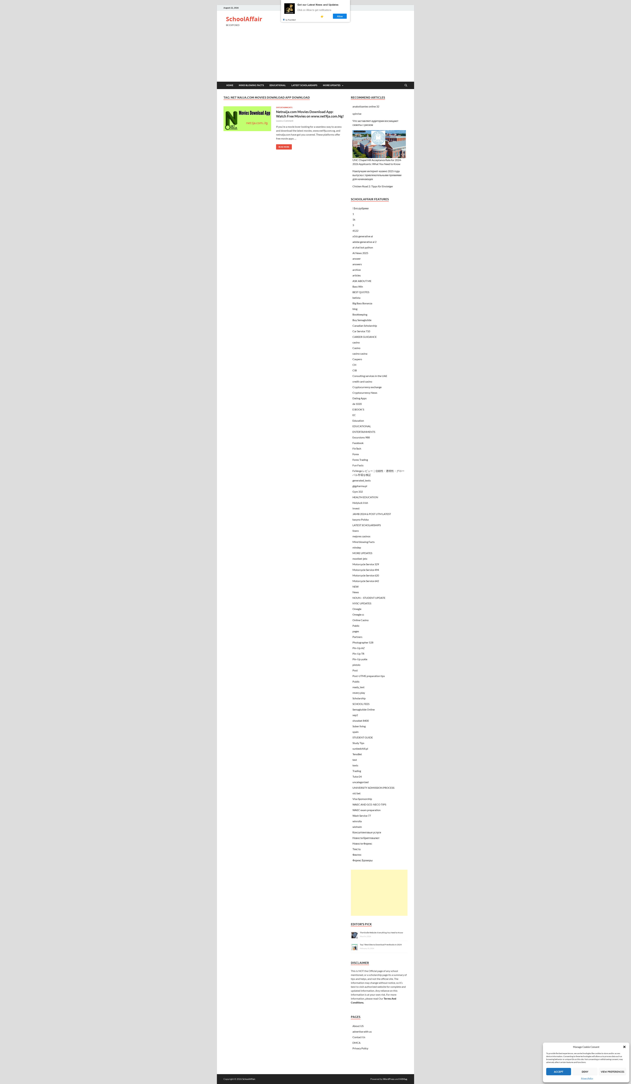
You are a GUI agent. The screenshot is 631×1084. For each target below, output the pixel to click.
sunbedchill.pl (360, 748)
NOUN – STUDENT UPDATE (368, 597)
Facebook (357, 442)
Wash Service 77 (361, 815)
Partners (357, 636)
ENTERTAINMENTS (284, 107)
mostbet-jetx (359, 558)
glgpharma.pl (359, 486)
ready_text (358, 687)
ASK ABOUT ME (361, 280)
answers (357, 264)
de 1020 (357, 403)
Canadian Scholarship (364, 325)
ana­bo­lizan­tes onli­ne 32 (365, 106)
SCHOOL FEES (360, 703)
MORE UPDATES (331, 85)
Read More (282, 146)
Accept (558, 1071)
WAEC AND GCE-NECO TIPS (369, 804)
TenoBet (357, 754)
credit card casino (362, 381)
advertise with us (362, 1031)
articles (356, 275)
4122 (355, 230)
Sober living (359, 726)
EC (354, 415)
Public (356, 681)
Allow (340, 16)
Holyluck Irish (360, 502)
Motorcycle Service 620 (365, 575)
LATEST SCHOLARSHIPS (304, 85)
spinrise (356, 113)
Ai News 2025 (360, 253)
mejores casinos (361, 536)
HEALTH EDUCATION (365, 497)
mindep (356, 547)
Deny (585, 1071)
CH (354, 364)
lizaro (355, 530)
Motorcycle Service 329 (365, 564)
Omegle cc (358, 614)
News (355, 592)
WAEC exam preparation (366, 810)
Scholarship (359, 698)
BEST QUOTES (360, 292)
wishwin (357, 826)
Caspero (357, 359)
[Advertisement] (315, 57)
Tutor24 (357, 776)
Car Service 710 (361, 331)
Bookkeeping (359, 314)
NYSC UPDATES (361, 603)
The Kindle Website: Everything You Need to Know (381, 932)
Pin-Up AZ (358, 648)
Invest (356, 508)
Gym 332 (357, 491)
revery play (358, 692)
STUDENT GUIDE (362, 737)
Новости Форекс (362, 843)
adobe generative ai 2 (364, 241)
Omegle (356, 608)
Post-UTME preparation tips (368, 675)
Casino (356, 348)
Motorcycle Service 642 (365, 581)
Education (358, 420)
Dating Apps (359, 398)
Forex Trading (360, 459)
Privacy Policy (587, 1078)
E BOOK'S (358, 409)
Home (229, 85)
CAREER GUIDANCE (364, 336)
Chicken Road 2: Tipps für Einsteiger (372, 186)
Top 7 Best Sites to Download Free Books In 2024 (381, 944)
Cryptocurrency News (364, 392)
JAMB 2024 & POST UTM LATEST (371, 513)
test (354, 759)
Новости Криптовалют (365, 837)
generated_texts (361, 480)
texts (355, 765)
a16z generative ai (362, 236)
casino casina (359, 353)
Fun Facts (357, 465)
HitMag (403, 1079)
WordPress (389, 1079)
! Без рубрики (360, 208)
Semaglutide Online (363, 709)
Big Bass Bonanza (362, 303)
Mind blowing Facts (251, 85)
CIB (354, 370)
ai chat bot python (362, 247)
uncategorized (360, 782)
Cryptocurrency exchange (367, 387)
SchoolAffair (244, 19)
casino (356, 342)
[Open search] (405, 85)
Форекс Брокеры (362, 860)
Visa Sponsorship (362, 798)
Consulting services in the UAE (369, 375)
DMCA (356, 1042)
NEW (355, 586)
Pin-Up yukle (359, 659)
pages (355, 631)
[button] (624, 1047)
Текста (356, 849)
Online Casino (360, 620)
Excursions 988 (361, 437)
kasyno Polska (360, 519)
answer (356, 258)
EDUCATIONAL (277, 85)
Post (355, 670)
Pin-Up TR (358, 653)
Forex (355, 454)
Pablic (355, 625)
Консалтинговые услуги (366, 832)
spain (355, 731)
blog (354, 308)
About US (357, 1025)
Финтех (356, 854)
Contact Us (358, 1037)
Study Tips (358, 743)
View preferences (612, 1071)
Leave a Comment (284, 120)
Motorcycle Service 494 (365, 569)
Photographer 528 (362, 642)
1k (353, 219)
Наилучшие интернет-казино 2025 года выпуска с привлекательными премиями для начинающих (376, 175)
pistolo (356, 664)
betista (356, 297)
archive (356, 269)
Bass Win (357, 286)
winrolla (357, 821)
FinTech (356, 448)
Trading (356, 770)
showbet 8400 (360, 720)
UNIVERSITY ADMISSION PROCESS (373, 787)
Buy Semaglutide (361, 320)
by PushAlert (291, 19)
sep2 (355, 715)
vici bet (356, 793)
